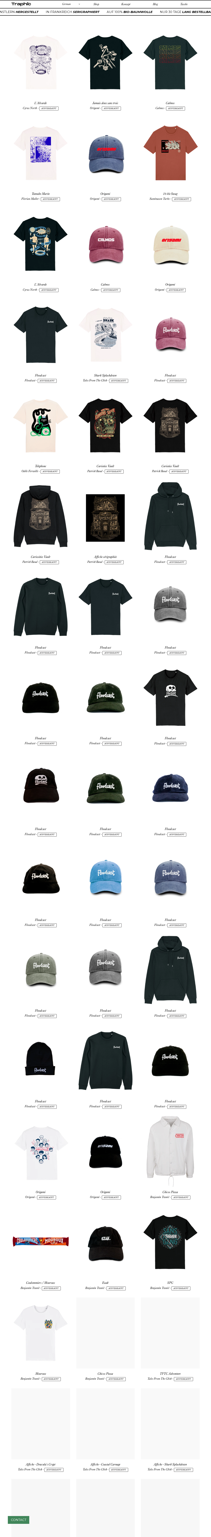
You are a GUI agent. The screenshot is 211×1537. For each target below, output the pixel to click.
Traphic (21, 6)
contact (18, 1520)
